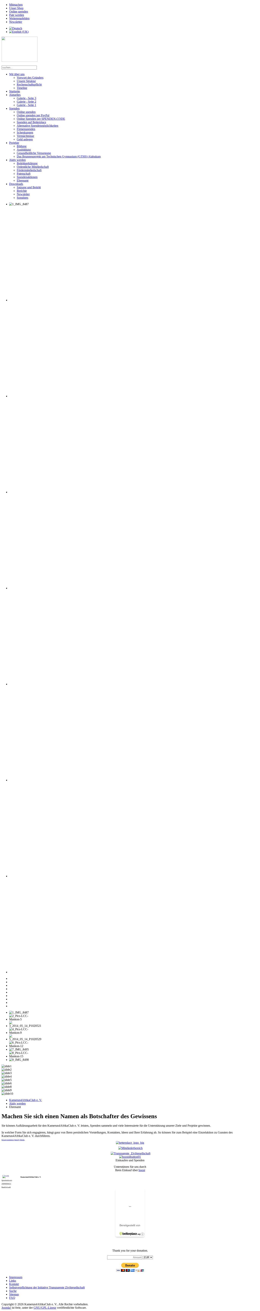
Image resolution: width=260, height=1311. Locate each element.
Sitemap (14, 1294)
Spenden (14, 108)
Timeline (22, 88)
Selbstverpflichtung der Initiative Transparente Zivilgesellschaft (47, 1287)
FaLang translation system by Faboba (13, 1140)
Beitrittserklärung (27, 163)
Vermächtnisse (25, 136)
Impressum (15, 1277)
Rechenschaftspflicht (29, 84)
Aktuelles (15, 94)
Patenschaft (23, 173)
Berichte (22, 190)
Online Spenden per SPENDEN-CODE (41, 118)
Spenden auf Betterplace (31, 122)
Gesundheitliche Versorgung (34, 153)
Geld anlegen (25, 139)
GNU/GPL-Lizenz (44, 1307)
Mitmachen (16, 4)
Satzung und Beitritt (29, 187)
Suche (13, 1291)
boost (142, 1170)
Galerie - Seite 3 (26, 98)
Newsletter (15, 21)
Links (12, 1280)
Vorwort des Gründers (30, 77)
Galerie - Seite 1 (26, 105)
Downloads (16, 184)
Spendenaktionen (27, 177)
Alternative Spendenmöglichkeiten (37, 125)
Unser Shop (16, 8)
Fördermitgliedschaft (29, 170)
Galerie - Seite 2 (26, 101)
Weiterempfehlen (19, 18)
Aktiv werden (17, 160)
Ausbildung (24, 149)
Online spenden (18, 11)
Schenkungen (25, 132)
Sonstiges (22, 197)
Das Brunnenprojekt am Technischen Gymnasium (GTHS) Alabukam (59, 156)
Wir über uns (17, 74)
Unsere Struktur (26, 81)
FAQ (12, 1297)
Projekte (14, 142)
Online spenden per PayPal (33, 115)
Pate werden (16, 15)
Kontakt (14, 1284)
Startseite (14, 91)
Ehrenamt (22, 180)
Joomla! (6, 1307)
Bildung (21, 146)
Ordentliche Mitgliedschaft (33, 166)
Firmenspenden (26, 129)
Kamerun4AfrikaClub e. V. (25, 1100)
